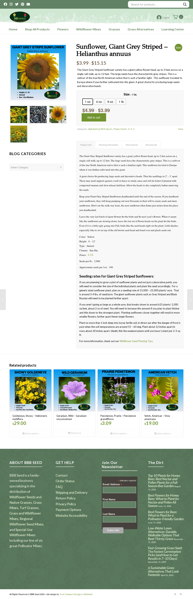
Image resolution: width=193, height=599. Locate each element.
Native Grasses (20, 502)
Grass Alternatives (141, 29)
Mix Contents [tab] (132, 145)
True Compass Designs (71, 594)
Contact (62, 475)
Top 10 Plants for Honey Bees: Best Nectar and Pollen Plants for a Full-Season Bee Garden (164, 480)
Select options (32, 433)
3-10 (90, 254)
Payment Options (68, 509)
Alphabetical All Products (100, 129)
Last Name (109, 514)
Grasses (114, 29)
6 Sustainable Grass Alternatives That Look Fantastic (163, 571)
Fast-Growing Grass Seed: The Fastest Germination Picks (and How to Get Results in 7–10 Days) (165, 553)
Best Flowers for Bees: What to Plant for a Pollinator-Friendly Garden (166, 515)
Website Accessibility (71, 515)
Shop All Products (37, 29)
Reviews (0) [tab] (151, 145)
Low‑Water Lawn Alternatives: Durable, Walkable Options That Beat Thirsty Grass (163, 533)
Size (127, 94)
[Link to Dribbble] (181, 594)
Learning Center (173, 29)
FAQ (59, 487)
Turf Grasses (29, 508)
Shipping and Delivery (71, 492)
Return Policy (66, 498)
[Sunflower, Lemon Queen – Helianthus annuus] (3, 299)
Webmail (88, 594)
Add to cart (93, 117)
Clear (180, 129)
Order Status (65, 481)
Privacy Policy (66, 504)
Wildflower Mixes (88, 29)
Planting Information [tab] (108, 145)
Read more (75, 433)
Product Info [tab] (85, 145)
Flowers (63, 29)
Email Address (112, 484)
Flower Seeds (120, 129)
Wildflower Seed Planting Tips (135, 341)
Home (13, 29)
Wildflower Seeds (22, 497)
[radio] (88, 102)
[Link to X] (175, 594)
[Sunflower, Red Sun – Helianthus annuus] (190, 299)
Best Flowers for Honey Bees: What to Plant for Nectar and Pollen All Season (163, 500)
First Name (109, 499)
